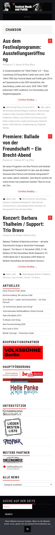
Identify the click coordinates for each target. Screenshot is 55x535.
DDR (39, 114)
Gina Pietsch (37, 202)
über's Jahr (11, 199)
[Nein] (51, 526)
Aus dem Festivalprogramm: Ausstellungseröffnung (24, 50)
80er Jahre (45, 107)
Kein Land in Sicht (10, 329)
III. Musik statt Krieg (11, 320)
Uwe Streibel (20, 209)
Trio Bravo (35, 277)
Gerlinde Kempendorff (21, 202)
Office (32, 65)
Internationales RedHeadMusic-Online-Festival (23, 311)
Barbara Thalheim (42, 274)
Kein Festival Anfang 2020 (14, 324)
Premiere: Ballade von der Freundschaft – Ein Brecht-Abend (22, 146)
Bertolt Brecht (29, 199)
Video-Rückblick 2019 (12, 315)
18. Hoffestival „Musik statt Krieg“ (18, 307)
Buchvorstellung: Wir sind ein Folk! (17, 295)
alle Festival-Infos (14, 107)
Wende (6, 128)
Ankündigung (28, 274)
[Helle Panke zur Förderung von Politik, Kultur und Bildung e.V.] (23, 388)
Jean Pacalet (17, 277)
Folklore (15, 118)
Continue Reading (27, 99)
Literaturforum (9, 206)
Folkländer (7, 118)
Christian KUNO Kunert (26, 114)
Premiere (39, 206)
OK (27, 529)
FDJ (43, 114)
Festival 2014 (28, 107)
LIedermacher (14, 121)
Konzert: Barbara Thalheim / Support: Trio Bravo (23, 224)
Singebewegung (29, 124)
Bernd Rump (8, 111)
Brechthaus (41, 199)
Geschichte (25, 118)
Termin (27, 277)
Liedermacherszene (29, 121)
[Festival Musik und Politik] (27, 6)
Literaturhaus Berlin (25, 206)
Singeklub (41, 124)
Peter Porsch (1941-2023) (14, 291)
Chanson (33, 111)
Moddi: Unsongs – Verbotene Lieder (18, 333)
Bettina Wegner (21, 111)
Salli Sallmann (16, 124)
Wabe (29, 209)
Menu (27, 16)
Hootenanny (36, 118)
